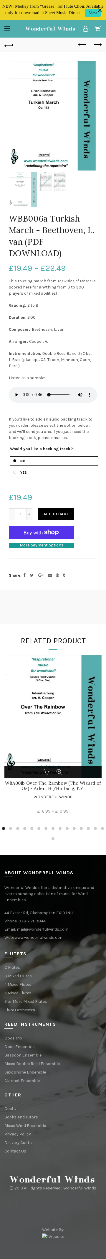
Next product (97, 45)
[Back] (8, 45)
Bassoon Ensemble (23, 1055)
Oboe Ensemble (19, 1046)
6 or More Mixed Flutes (25, 1001)
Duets (10, 1108)
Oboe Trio (13, 1038)
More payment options (42, 545)
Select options (47, 772)
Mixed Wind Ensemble (25, 1125)
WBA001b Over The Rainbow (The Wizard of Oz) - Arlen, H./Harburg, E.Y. (53, 786)
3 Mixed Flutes (18, 975)
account (85, 28)
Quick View (59, 772)
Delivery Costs (18, 1142)
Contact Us (15, 1151)
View (93, 13)
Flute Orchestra (19, 1009)
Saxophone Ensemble (25, 1072)
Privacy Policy (17, 1134)
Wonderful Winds (53, 796)
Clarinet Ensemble (22, 1080)
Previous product (82, 45)
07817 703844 (32, 921)
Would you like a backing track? (41, 449)
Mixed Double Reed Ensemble (32, 1063)
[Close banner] (100, 10)
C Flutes (12, 967)
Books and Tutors (21, 1117)
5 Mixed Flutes (18, 992)
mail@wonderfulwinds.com (42, 929)
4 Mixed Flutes (18, 984)
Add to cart (56, 514)
